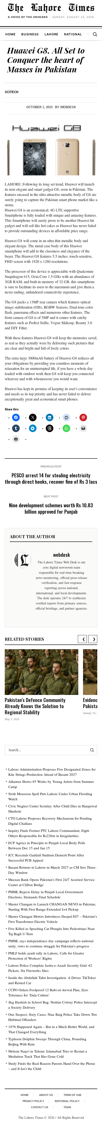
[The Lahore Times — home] (51, 8)
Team (67, 1107)
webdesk (68, 107)
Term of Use (72, 1095)
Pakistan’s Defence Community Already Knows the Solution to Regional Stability (35, 706)
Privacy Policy (33, 1101)
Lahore (51, 34)
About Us (46, 1095)
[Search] (95, 34)
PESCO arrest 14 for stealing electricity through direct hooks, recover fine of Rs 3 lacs (51, 478)
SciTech (11, 92)
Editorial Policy (67, 1101)
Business (30, 34)
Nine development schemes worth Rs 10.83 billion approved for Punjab (51, 508)
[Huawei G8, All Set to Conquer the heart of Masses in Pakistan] (51, 149)
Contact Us (39, 1107)
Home (10, 34)
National (73, 34)
